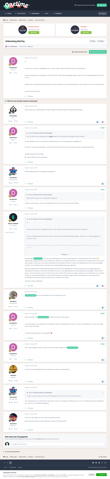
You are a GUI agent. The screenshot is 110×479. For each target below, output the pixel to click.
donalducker (14, 46)
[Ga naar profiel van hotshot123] (13, 417)
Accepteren (102, 474)
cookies (64, 475)
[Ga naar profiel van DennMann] (13, 295)
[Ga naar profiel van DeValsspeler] (13, 109)
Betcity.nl (30, 46)
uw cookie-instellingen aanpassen (27, 476)
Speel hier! (34, 32)
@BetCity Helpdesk (30, 295)
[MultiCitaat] (25, 96)
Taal (5, 467)
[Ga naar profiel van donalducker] (6, 46)
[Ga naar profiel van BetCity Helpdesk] (13, 217)
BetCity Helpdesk (13, 223)
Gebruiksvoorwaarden (41, 475)
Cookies (20, 467)
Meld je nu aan (40, 439)
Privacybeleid (12, 467)
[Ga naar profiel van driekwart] (13, 369)
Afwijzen (91, 474)
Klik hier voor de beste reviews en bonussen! (22, 101)
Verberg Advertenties (7, 22)
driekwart (13, 375)
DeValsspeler (13, 116)
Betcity (51, 136)
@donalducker (38, 258)
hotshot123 (13, 423)
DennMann (13, 301)
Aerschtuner (13, 177)
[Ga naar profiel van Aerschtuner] (13, 171)
